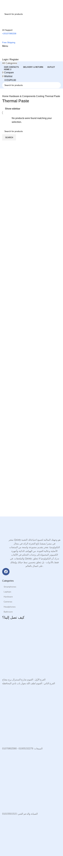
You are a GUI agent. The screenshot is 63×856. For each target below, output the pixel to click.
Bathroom (8, 612)
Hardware (8, 596)
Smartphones (10, 587)
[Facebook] (6, 571)
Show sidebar (12, 109)
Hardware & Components (22, 96)
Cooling (40, 96)
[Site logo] (17, 5)
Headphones (10, 607)
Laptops (7, 592)
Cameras (8, 601)
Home (5, 96)
